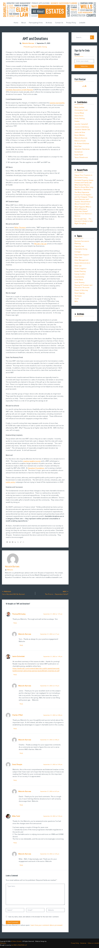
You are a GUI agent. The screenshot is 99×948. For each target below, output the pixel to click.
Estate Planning (80, 271)
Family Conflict (80, 274)
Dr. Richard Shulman (82, 143)
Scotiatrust (78, 152)
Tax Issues (78, 296)
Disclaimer (83, 943)
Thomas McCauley (19, 614)
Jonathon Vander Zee (82, 129)
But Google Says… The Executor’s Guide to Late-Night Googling (84, 221)
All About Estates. (16, 941)
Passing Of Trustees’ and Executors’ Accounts (83, 286)
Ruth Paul (78, 146)
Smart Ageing (80, 293)
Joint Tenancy (79, 282)
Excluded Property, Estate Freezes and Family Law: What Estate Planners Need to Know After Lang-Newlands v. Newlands (84, 185)
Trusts (77, 299)
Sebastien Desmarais (82, 149)
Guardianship (79, 277)
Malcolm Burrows (24, 634)
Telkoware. (3, 943)
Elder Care (78, 257)
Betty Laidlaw (79, 107)
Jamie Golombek (18, 656)
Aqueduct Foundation (36, 468)
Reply (15, 623)
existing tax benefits (57, 103)
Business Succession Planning (82, 242)
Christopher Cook (81, 110)
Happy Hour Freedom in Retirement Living (83, 176)
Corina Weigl (79, 113)
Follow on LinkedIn (93, 943)
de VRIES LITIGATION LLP (19, 945)
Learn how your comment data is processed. (47, 925)
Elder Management (81, 260)
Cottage (78, 252)
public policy (10, 482)
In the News (79, 280)
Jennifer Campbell (81, 124)
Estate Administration (82, 263)
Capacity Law (79, 246)
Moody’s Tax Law (40, 244)
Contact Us (59, 23)
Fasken (77, 121)
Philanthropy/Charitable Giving (35, 47)
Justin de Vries (80, 132)
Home (16, 23)
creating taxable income (32, 461)
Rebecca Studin (80, 141)
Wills (76, 301)
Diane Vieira (79, 116)
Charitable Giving (81, 249)
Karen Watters (80, 135)
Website (10, 570)
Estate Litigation (80, 268)
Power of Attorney (81, 290)
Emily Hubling (80, 118)
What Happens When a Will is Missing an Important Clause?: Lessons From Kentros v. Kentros (83, 211)
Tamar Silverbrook (81, 157)
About (23, 23)
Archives (49, 23)
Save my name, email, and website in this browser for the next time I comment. (33, 917)
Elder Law (78, 266)
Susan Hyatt (79, 155)
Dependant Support (82, 255)
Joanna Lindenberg (82, 127)
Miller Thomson (20, 227)
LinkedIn (82, 23)
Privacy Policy (71, 23)
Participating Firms (36, 23)
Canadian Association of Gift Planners (19, 90)
